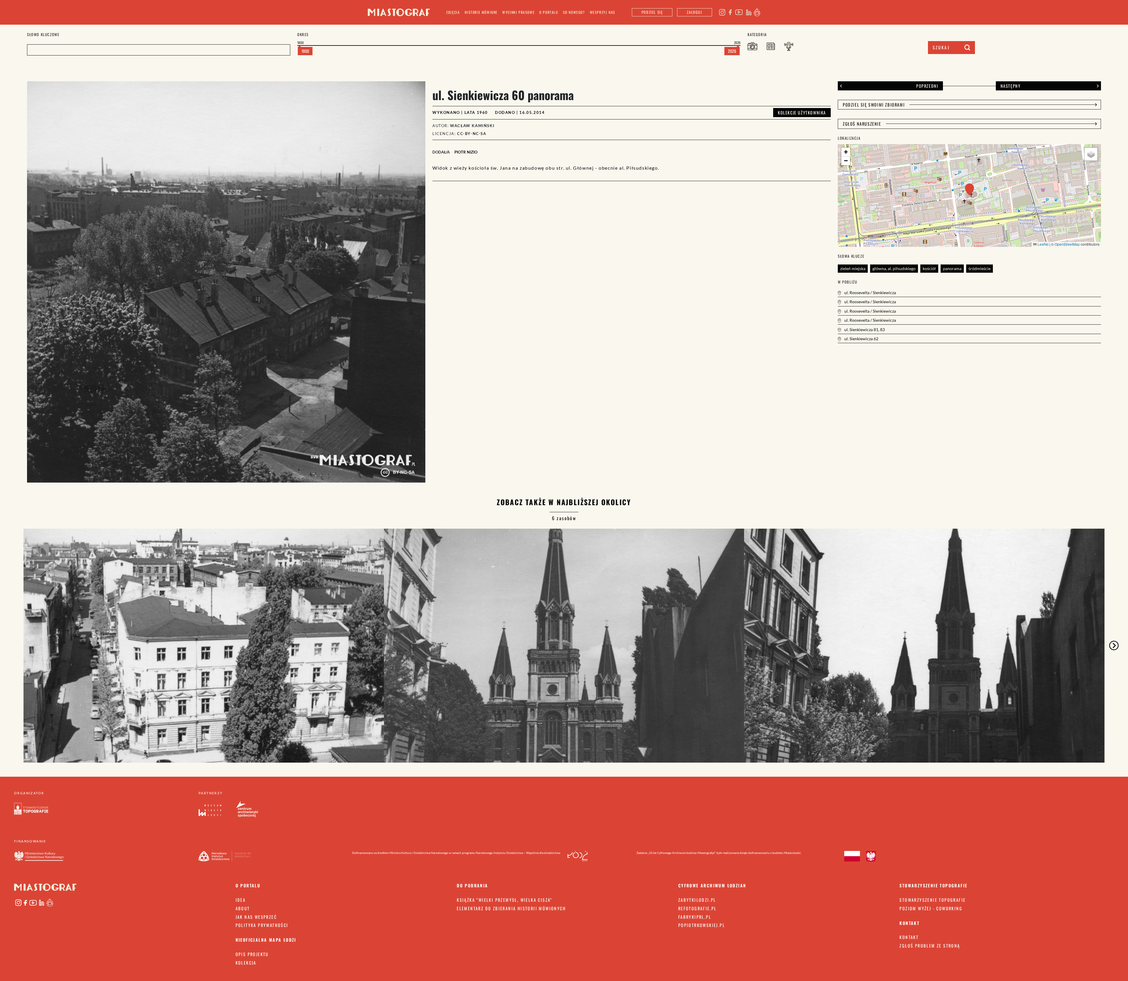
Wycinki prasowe (518, 12)
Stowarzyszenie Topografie (932, 900)
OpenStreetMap (1067, 244)
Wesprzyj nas (602, 12)
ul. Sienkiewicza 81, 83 (864, 329)
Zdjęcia (453, 12)
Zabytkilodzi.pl (697, 900)
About (243, 908)
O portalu (548, 12)
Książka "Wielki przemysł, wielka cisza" (504, 900)
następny (1011, 86)
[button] (969, 189)
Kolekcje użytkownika (802, 112)
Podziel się (652, 12)
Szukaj (941, 47)
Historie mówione (481, 12)
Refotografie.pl (697, 908)
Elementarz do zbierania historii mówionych (511, 908)
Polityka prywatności (262, 925)
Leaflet (1042, 244)
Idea (241, 900)
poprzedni (927, 86)
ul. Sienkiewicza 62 (860, 338)
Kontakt (909, 937)
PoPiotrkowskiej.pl (701, 925)
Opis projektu (252, 954)
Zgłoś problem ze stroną (929, 946)
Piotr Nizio (465, 152)
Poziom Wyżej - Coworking (930, 908)
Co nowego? (574, 12)
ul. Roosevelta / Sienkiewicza (869, 292)
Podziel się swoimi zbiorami (874, 105)
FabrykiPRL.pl (694, 917)
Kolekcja (246, 963)
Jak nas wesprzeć (256, 917)
